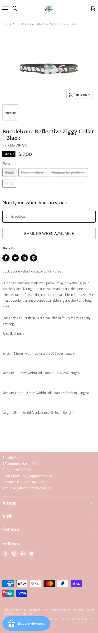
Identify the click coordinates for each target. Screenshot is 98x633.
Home (6, 24)
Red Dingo (17, 145)
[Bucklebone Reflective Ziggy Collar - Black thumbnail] (10, 112)
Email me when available (49, 233)
